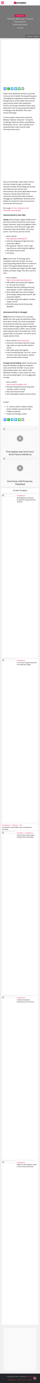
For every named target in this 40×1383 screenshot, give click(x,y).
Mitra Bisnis (12, 1380)
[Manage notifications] (35, 1378)
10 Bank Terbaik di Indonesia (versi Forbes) (25, 1001)
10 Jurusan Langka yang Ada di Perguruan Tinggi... (27, 663)
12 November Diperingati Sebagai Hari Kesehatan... (25, 836)
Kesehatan (20, 833)
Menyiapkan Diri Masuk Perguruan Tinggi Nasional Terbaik (26, 500)
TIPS (20, 825)
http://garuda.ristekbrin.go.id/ (17, 239)
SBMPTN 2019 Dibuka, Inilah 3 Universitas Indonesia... (27, 1166)
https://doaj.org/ (23, 340)
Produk (29, 1380)
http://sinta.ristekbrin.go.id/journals (19, 280)
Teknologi (15, 825)
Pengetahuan (20, 16)
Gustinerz (30, 1376)
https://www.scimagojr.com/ (17, 384)
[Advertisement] (20, 62)
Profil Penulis (21, 1380)
